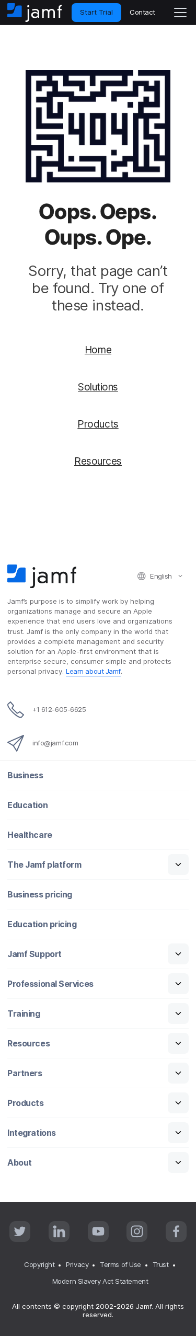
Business (25, 775)
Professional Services (50, 984)
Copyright (39, 1264)
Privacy (77, 1264)
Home (98, 349)
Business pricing (39, 895)
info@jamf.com (55, 743)
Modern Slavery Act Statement (100, 1281)
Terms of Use (120, 1264)
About (19, 1163)
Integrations (31, 1133)
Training (23, 1014)
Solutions (98, 387)
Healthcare (29, 835)
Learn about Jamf (93, 671)
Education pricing (41, 924)
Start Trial (96, 12)
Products (97, 424)
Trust (161, 1264)
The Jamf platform (44, 865)
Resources (98, 461)
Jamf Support (34, 954)
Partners (24, 1073)
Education (27, 805)
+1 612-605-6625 (59, 709)
